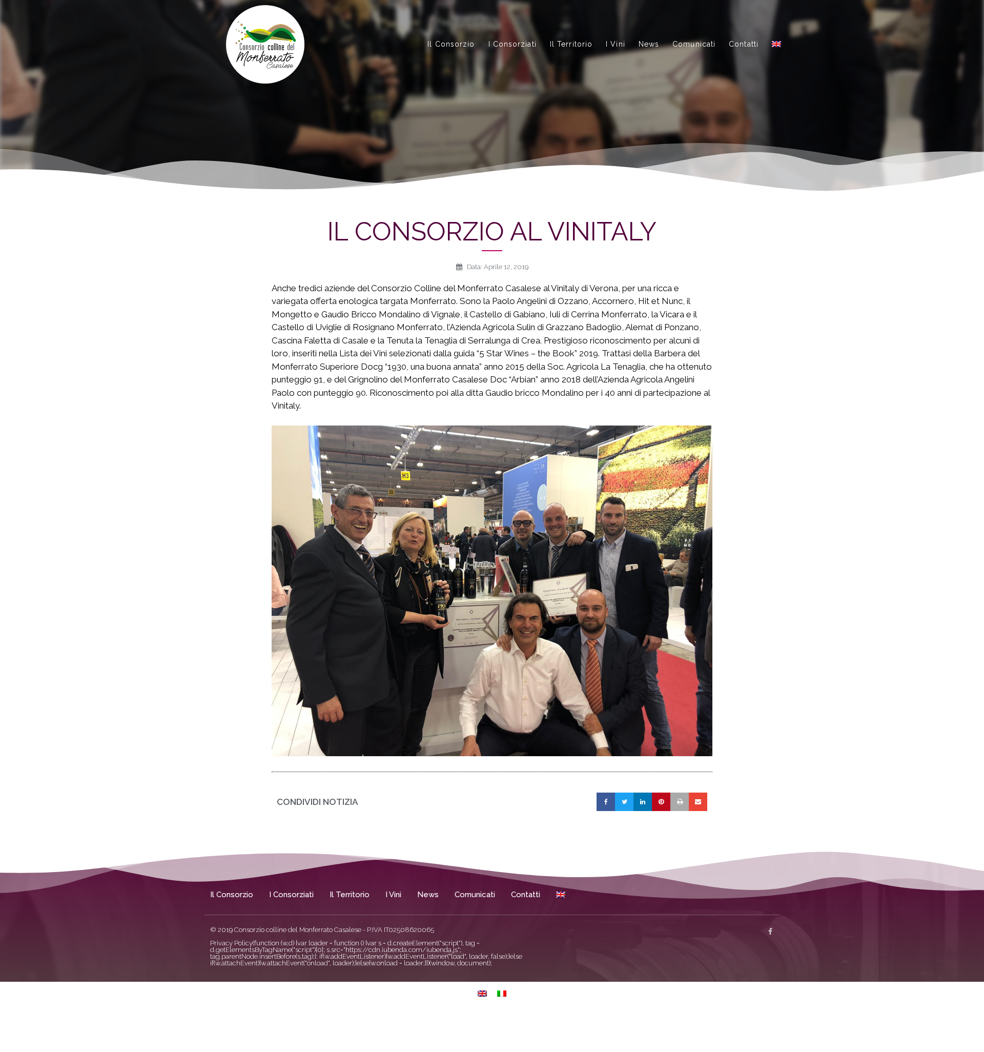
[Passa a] (776, 44)
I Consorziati (512, 44)
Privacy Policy (231, 943)
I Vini (615, 44)
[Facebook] (770, 931)
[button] (606, 802)
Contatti (743, 44)
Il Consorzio (451, 44)
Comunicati (693, 44)
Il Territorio (571, 44)
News (649, 44)
